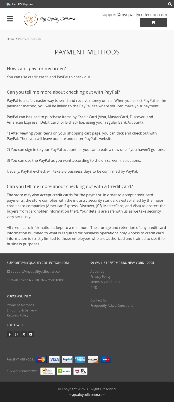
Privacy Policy (100, 276)
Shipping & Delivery (22, 310)
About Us (97, 271)
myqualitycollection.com (87, 394)
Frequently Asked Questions (111, 305)
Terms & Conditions (105, 281)
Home (10, 39)
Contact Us (98, 300)
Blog (93, 286)
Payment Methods (20, 305)
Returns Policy (17, 315)
